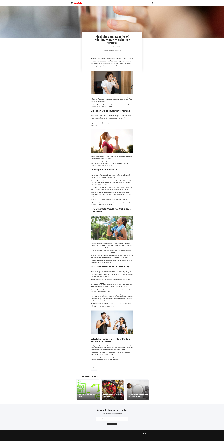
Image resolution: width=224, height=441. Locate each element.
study (97, 98)
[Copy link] (146, 52)
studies (97, 156)
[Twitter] (146, 48)
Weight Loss (106, 46)
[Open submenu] (111, 3)
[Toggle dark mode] (152, 3)
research (93, 245)
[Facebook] (146, 45)
